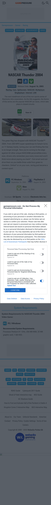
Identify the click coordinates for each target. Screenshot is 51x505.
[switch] (42, 254)
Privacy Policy (39, 299)
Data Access (25, 299)
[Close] (46, 206)
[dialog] (25, 252)
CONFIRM (15, 290)
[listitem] (25, 249)
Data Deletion (12, 299)
